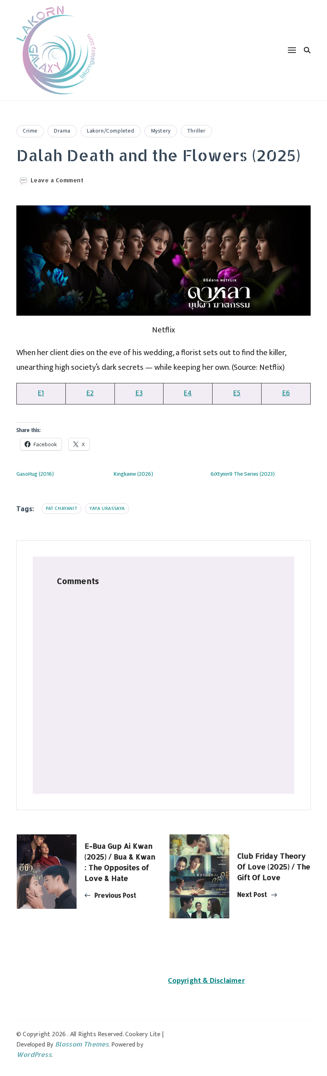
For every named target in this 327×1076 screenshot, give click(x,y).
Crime (30, 130)
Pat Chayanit (61, 508)
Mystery (161, 130)
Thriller (196, 130)
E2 (90, 393)
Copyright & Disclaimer (206, 981)
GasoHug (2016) (35, 473)
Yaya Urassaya (107, 508)
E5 (236, 393)
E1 (41, 393)
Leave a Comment (57, 180)
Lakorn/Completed (110, 130)
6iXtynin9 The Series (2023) (243, 473)
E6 (286, 393)
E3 (139, 393)
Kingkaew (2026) (133, 473)
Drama (62, 130)
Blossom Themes (82, 1044)
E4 (188, 393)
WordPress (33, 1054)
